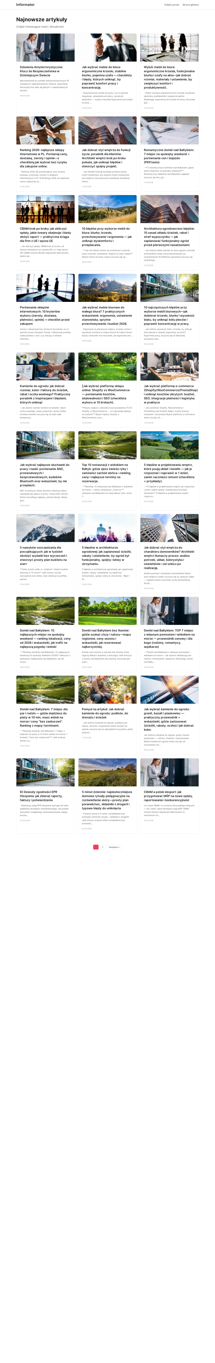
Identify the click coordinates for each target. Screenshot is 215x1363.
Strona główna (191, 4)
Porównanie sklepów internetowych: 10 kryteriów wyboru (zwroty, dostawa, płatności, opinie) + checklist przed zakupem (45, 316)
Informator (25, 4)
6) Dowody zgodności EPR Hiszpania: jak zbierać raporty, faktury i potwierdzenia (41, 796)
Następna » (114, 847)
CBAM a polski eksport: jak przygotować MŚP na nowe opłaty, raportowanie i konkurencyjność (168, 796)
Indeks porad (171, 4)
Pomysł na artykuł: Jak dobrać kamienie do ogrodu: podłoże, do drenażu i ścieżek (105, 713)
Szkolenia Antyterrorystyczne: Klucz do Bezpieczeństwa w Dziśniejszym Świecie (41, 71)
